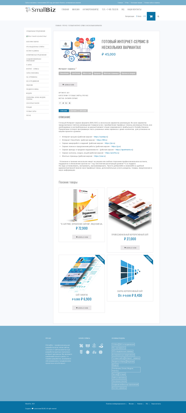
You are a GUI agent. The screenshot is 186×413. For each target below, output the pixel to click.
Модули (29, 93)
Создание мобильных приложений (33, 60)
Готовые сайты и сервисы (152, 2)
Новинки (140, 403)
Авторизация (129, 16)
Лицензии (29, 85)
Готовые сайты (31, 111)
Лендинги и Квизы (32, 89)
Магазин (76, 9)
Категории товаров (136, 2)
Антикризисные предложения (36, 55)
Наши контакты (134, 9)
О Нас (127, 2)
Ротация (29, 107)
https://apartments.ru (124, 150)
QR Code (83, 110)
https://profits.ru (112, 153)
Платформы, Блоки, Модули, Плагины (36, 98)
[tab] (64, 110)
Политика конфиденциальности (116, 403)
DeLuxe (43, 408)
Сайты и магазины (32, 73)
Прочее (28, 115)
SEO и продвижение (32, 81)
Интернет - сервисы (32, 69)
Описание (63, 111)
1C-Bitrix (29, 65)
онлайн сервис (71, 98)
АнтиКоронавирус (91, 9)
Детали (73, 110)
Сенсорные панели (32, 103)
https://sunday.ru (101, 137)
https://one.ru (99, 156)
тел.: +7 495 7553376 (110, 9)
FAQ (123, 9)
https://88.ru (102, 140)
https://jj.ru (116, 146)
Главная (120, 2)
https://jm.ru (110, 143)
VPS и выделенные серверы (35, 46)
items (138, 16)
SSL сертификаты (31, 77)
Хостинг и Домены (32, 51)
